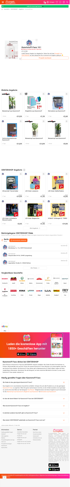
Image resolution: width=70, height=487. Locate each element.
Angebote (21, 9)
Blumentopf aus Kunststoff (15, 391)
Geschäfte (6, 9)
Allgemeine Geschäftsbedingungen (48, 475)
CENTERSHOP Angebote (11, 170)
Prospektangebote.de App (7, 439)
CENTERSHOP (14, 9)
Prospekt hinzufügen (6, 443)
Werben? (3, 434)
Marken (3, 438)
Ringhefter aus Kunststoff (31, 391)
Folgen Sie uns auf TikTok (23, 443)
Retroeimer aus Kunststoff (48, 391)
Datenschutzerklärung (63, 475)
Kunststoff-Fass (8, 388)
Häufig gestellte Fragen (7, 432)
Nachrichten (4, 447)
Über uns (3, 441)
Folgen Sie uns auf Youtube (24, 441)
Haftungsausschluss (34, 475)
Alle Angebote (4, 436)
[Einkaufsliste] (63, 2)
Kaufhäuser (31, 390)
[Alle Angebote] (24, 170)
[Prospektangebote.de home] (11, 2)
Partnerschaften (37, 439)
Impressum (4, 445)
